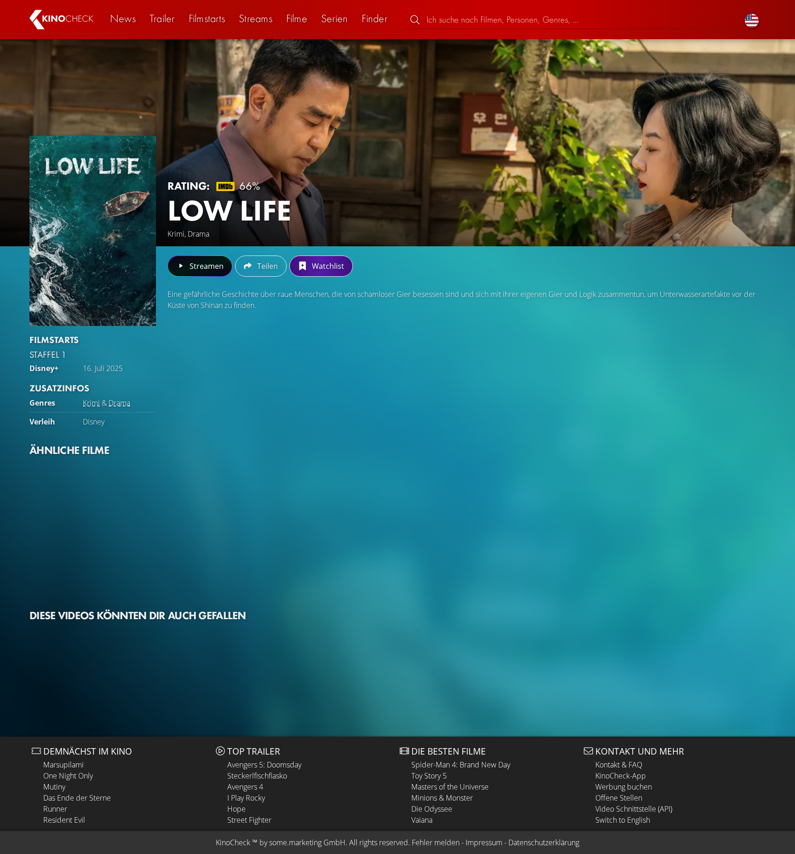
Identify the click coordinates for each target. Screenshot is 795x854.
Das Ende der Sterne (77, 797)
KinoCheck (233, 842)
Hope (236, 808)
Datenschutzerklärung (543, 842)
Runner (55, 808)
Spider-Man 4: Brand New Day (460, 764)
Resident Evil (64, 820)
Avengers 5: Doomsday (264, 764)
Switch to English (622, 820)
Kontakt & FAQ (618, 764)
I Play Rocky (246, 797)
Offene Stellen (618, 797)
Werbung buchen (623, 786)
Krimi (91, 403)
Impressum (484, 842)
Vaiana (421, 820)
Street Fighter (249, 820)
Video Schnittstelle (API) (633, 808)
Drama (119, 403)
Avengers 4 (245, 786)
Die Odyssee (431, 808)
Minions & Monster (442, 797)
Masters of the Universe (450, 786)
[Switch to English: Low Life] (752, 19)
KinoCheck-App (620, 775)
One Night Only (68, 775)
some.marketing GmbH (307, 842)
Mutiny (54, 786)
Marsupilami (63, 764)
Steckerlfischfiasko (257, 775)
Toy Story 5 (429, 775)
